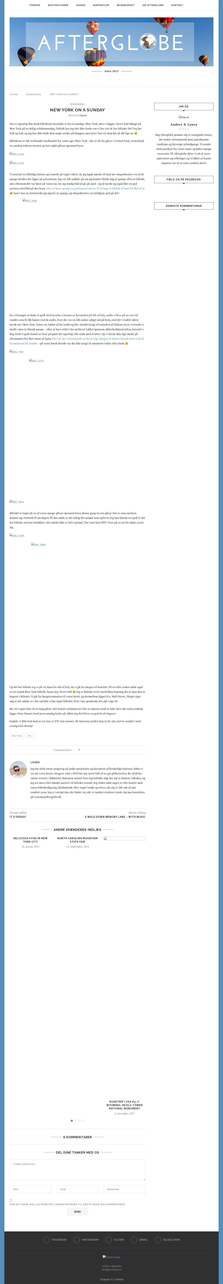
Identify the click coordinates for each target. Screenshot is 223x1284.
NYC (30, 736)
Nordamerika (33, 94)
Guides (80, 5)
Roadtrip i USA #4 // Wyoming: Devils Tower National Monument (124, 1105)
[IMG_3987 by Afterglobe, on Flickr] (18, 351)
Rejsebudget (126, 5)
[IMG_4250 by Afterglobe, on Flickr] (77, 428)
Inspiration (101, 5)
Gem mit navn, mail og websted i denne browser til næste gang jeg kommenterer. (67, 1204)
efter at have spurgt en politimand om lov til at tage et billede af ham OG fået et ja (95, 188)
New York (17, 736)
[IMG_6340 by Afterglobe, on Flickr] (18, 162)
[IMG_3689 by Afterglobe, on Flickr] (18, 535)
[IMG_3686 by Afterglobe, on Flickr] (18, 153)
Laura (83, 115)
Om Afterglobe (153, 5)
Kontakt (177, 5)
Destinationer (58, 5)
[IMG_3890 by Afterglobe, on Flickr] (77, 612)
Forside (35, 5)
